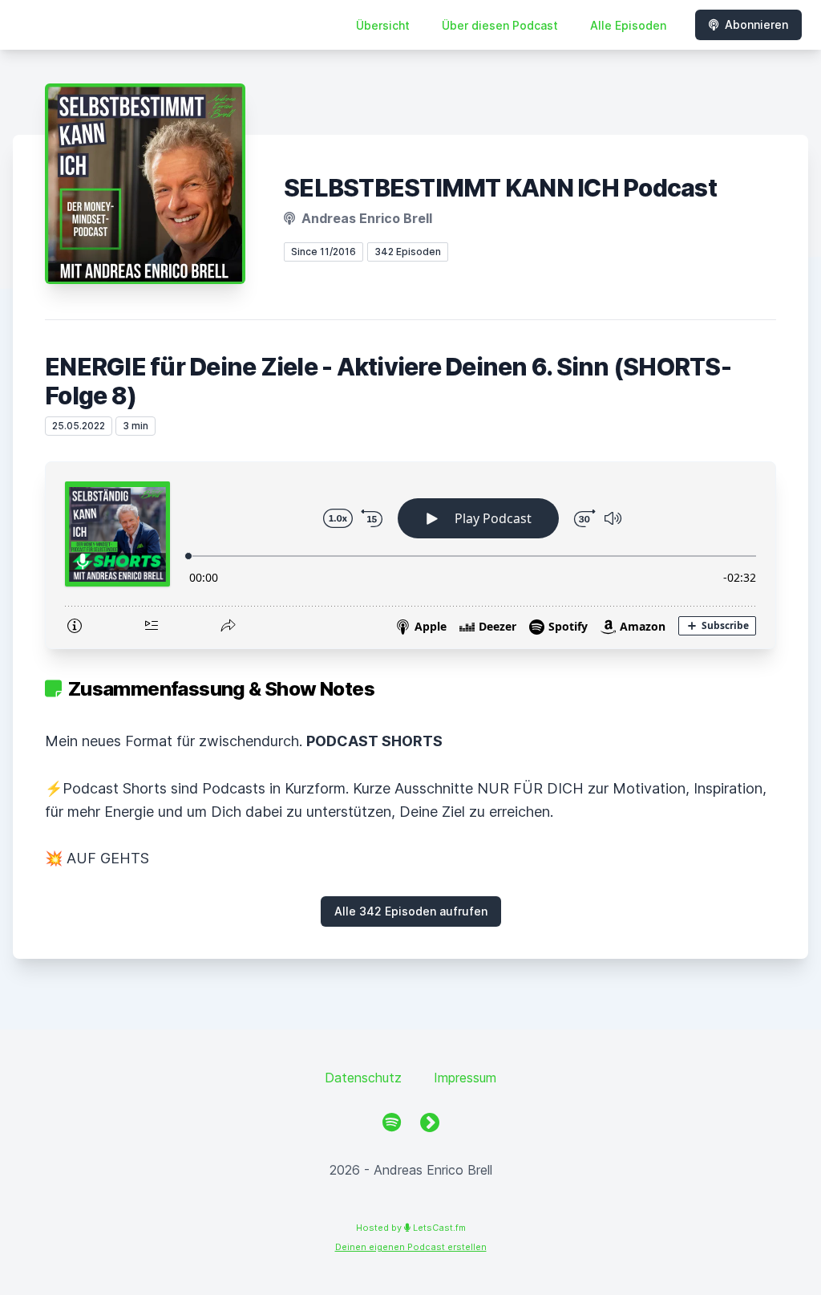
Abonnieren (756, 24)
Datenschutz (363, 1078)
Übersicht (383, 25)
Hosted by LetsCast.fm (411, 1227)
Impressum (465, 1078)
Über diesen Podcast (500, 25)
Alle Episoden (628, 25)
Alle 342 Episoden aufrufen (410, 911)
